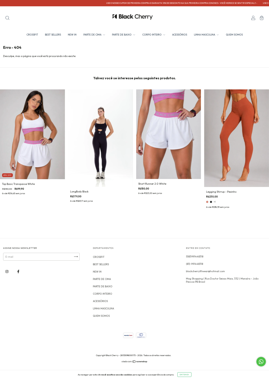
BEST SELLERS (53, 34)
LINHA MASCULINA (205, 34)
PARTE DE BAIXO (122, 34)
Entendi (184, 375)
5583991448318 (194, 256)
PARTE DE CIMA (92, 34)
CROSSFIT (32, 34)
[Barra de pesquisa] (7, 18)
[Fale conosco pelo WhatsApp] (261, 361)
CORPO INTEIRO (152, 34)
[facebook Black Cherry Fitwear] (18, 271)
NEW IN (72, 34)
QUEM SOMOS (234, 34)
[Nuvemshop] (134, 362)
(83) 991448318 (194, 263)
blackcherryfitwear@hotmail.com (205, 271)
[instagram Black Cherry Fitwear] (7, 271)
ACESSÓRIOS (179, 34)
